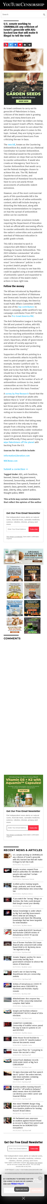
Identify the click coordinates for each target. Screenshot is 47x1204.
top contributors (26, 307)
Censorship (19, 480)
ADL (21, 474)
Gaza (14, 486)
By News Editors (27, 894)
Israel (30, 486)
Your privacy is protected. (14, 536)
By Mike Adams (27, 925)
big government (27, 477)
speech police (29, 490)
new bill (11, 144)
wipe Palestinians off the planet (19, 442)
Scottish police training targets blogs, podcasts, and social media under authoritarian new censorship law (28, 887)
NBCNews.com (10, 461)
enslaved (30, 480)
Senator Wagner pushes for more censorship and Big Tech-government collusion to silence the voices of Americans (28, 960)
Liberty (12, 490)
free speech (22, 483)
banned (7, 477)
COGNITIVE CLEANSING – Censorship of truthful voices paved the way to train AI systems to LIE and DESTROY (28, 1026)
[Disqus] (23, 674)
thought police (11, 493)
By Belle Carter (27, 967)
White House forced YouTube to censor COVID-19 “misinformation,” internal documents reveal (27, 1040)
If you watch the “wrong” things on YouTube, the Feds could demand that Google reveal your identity (27, 901)
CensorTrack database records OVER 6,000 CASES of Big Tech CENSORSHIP (25, 1062)
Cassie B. (19, 40)
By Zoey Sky (26, 938)
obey (19, 490)
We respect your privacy (35, 1162)
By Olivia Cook (27, 1018)
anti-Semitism (30, 474)
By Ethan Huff (27, 906)
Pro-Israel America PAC (23, 316)
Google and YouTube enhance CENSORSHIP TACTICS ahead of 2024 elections (28, 1013)
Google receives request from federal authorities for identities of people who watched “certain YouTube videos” (27, 873)
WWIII (21, 493)
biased (15, 477)
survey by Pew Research (17, 393)
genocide (21, 486)
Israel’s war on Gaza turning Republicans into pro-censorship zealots (26, 974)
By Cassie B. (26, 865)
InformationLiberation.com (17, 455)
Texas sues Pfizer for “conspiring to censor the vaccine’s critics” (28, 1051)
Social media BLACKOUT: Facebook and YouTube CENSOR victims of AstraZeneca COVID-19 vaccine (27, 932)
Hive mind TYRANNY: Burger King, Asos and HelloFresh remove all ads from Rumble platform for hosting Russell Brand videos (28, 1107)
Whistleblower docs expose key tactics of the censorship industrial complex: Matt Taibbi (27, 1001)
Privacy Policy (17, 1184)
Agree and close (22, 1189)
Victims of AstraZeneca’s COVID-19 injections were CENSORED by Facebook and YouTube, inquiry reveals (27, 987)
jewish (37, 486)
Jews (6, 490)
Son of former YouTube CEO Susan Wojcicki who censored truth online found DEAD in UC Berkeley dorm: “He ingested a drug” (27, 946)
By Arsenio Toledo (28, 879)
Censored (8, 480)
